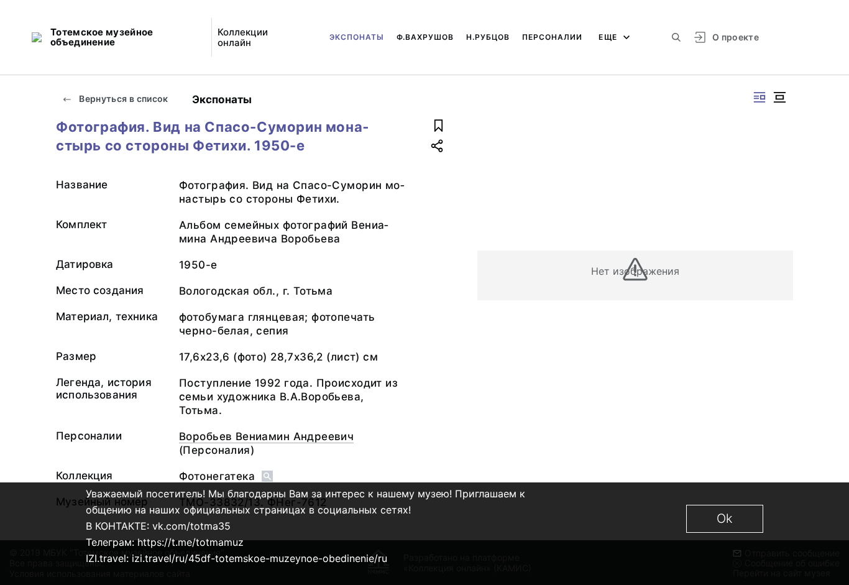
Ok (725, 518)
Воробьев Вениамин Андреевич (266, 436)
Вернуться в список (122, 98)
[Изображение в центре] (779, 97)
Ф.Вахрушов (425, 37)
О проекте (735, 37)
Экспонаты (356, 37)
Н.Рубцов (488, 37)
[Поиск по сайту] (676, 37)
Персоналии (552, 37)
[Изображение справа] (759, 97)
